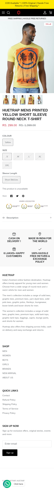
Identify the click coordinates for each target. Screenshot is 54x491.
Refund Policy (8, 400)
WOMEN (6, 355)
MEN (4, 351)
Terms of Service (10, 408)
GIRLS (5, 364)
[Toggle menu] (3, 12)
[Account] (44, 12)
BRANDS (6, 369)
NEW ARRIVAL (9, 373)
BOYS (5, 360)
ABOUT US (7, 377)
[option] (27, 57)
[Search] (10, 12)
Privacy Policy (8, 413)
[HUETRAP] (27, 12)
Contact (6, 395)
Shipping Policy (9, 404)
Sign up (10, 452)
